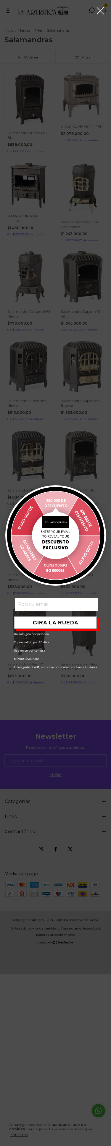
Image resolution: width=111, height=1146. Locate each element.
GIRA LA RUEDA (55, 623)
